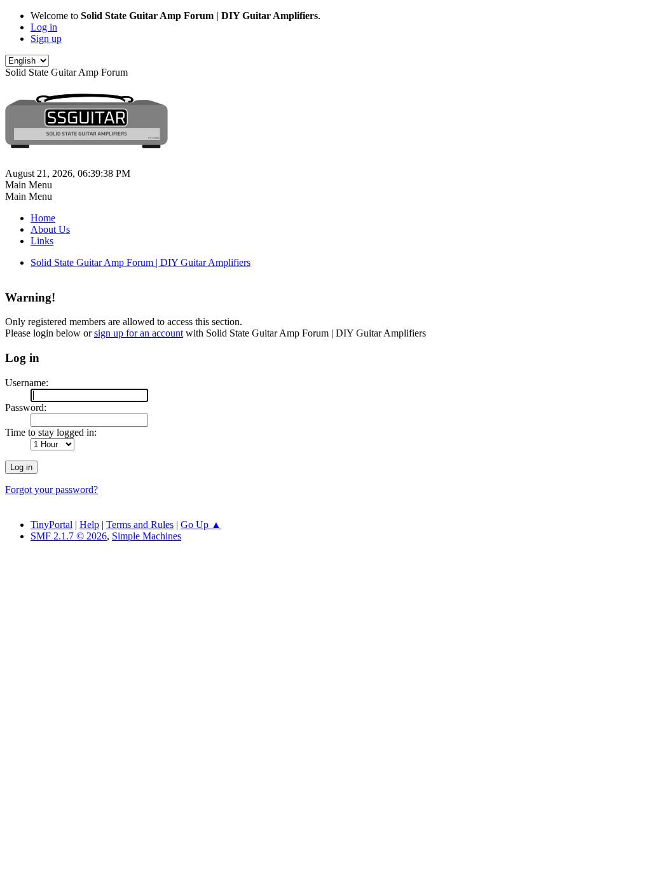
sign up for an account (138, 333)
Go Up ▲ (201, 524)
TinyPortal (51, 524)
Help (89, 524)
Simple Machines (146, 536)
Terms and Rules (140, 524)
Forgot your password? (51, 489)
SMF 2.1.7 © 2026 (69, 536)
